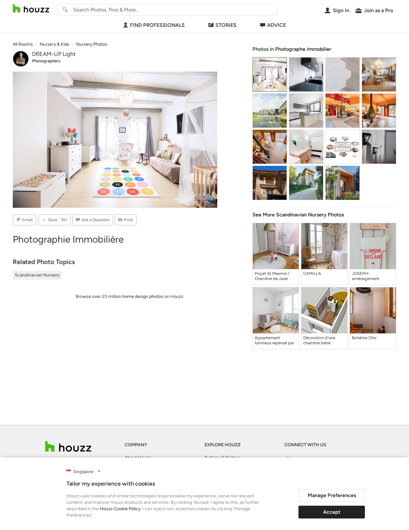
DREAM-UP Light (54, 54)
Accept (331, 512)
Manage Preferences (332, 495)
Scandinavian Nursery (37, 275)
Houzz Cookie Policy (120, 508)
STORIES (225, 25)
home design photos (142, 296)
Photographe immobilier (303, 49)
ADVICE (276, 25)
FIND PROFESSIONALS (157, 25)
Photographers (46, 60)
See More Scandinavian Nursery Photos (298, 215)
